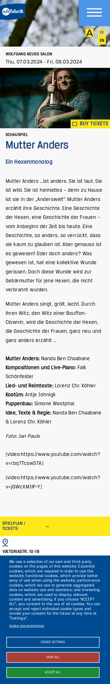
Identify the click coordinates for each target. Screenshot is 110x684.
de (102, 32)
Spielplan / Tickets (13, 526)
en (102, 41)
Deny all (53, 657)
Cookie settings (53, 642)
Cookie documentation (26, 626)
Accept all (53, 672)
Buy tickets (93, 123)
